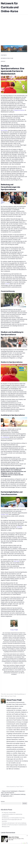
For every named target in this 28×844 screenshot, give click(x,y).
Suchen (3, 801)
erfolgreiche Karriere (18, 110)
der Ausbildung (5, 437)
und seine (19, 527)
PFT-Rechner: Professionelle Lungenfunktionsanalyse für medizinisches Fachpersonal (12, 814)
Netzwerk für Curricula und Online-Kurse (9, 7)
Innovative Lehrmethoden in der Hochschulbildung (14, 823)
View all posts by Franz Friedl (15, 786)
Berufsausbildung (19, 694)
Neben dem (4, 429)
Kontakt (3, 61)
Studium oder (4, 514)
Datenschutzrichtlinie (7, 58)
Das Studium (4, 130)
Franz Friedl (12, 696)
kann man (16, 561)
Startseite (4, 55)
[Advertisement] (14, 29)
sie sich (7, 283)
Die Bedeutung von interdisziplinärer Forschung (13, 817)
